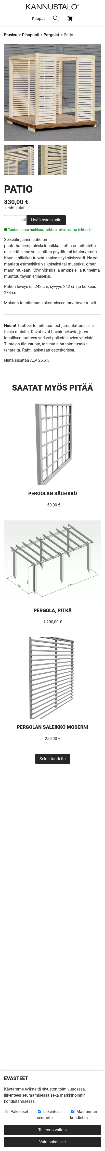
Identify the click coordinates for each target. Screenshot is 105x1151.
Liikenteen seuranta (49, 1114)
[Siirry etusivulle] (52, 5)
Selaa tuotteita (53, 758)
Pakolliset (18, 1111)
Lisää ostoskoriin (46, 220)
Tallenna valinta (52, 1130)
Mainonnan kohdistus (83, 1114)
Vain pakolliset (52, 1142)
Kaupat (38, 18)
